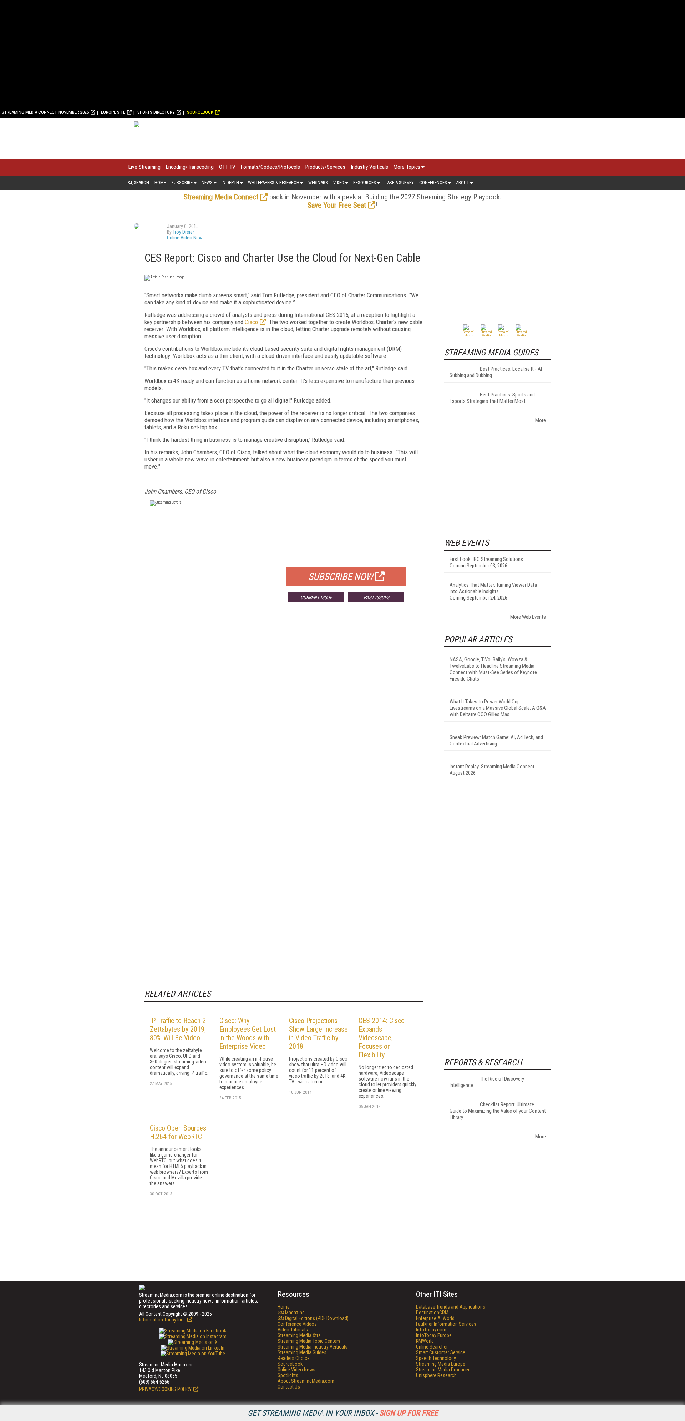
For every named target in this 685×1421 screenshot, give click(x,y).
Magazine (291, 1312)
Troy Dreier (183, 232)
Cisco (251, 321)
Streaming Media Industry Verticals (312, 1347)
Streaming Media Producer (443, 1369)
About (462, 182)
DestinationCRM (432, 1312)
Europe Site (113, 112)
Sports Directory (156, 112)
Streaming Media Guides (302, 1352)
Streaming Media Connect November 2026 (45, 112)
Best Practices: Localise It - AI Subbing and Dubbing (496, 372)
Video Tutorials (293, 1329)
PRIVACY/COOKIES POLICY (165, 1389)
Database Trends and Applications (450, 1307)
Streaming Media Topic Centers (309, 1341)
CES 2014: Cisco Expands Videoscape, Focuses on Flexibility (382, 1037)
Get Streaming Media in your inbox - (343, 1413)
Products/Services (325, 167)
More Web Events (528, 617)
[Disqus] (283, 713)
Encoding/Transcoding (190, 167)
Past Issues (376, 597)
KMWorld (425, 1341)
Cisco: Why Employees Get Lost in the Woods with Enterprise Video (247, 1033)
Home (160, 182)
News (207, 182)
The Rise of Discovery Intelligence (487, 1082)
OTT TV (227, 167)
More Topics (407, 167)
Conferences (433, 182)
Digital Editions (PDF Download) (313, 1318)
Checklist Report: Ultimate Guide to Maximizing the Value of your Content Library (498, 1111)
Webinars (318, 182)
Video (338, 182)
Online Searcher (432, 1347)
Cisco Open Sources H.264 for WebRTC (178, 1132)
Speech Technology (436, 1358)
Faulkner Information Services (446, 1324)
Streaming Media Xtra (299, 1335)
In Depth (230, 182)
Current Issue (316, 597)
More (540, 420)
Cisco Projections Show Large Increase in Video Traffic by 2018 (318, 1033)
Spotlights (288, 1375)
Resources (364, 182)
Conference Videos (297, 1324)
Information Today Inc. (162, 1320)
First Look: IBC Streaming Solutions (486, 559)
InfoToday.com (431, 1329)
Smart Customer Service (440, 1352)
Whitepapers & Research (273, 182)
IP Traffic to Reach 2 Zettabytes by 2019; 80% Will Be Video (178, 1029)
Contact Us (289, 1387)
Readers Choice (294, 1358)
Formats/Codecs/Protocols (270, 167)
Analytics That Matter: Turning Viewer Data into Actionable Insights (493, 588)
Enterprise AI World (435, 1318)
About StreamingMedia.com (306, 1381)
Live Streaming (144, 167)
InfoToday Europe (434, 1335)
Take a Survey (399, 182)
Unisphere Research (436, 1375)
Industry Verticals (369, 167)
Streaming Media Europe (440, 1364)
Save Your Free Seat (337, 205)
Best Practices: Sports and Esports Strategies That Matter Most (492, 397)
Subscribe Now (340, 576)
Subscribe (182, 182)
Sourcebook (200, 112)
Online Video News (186, 238)
